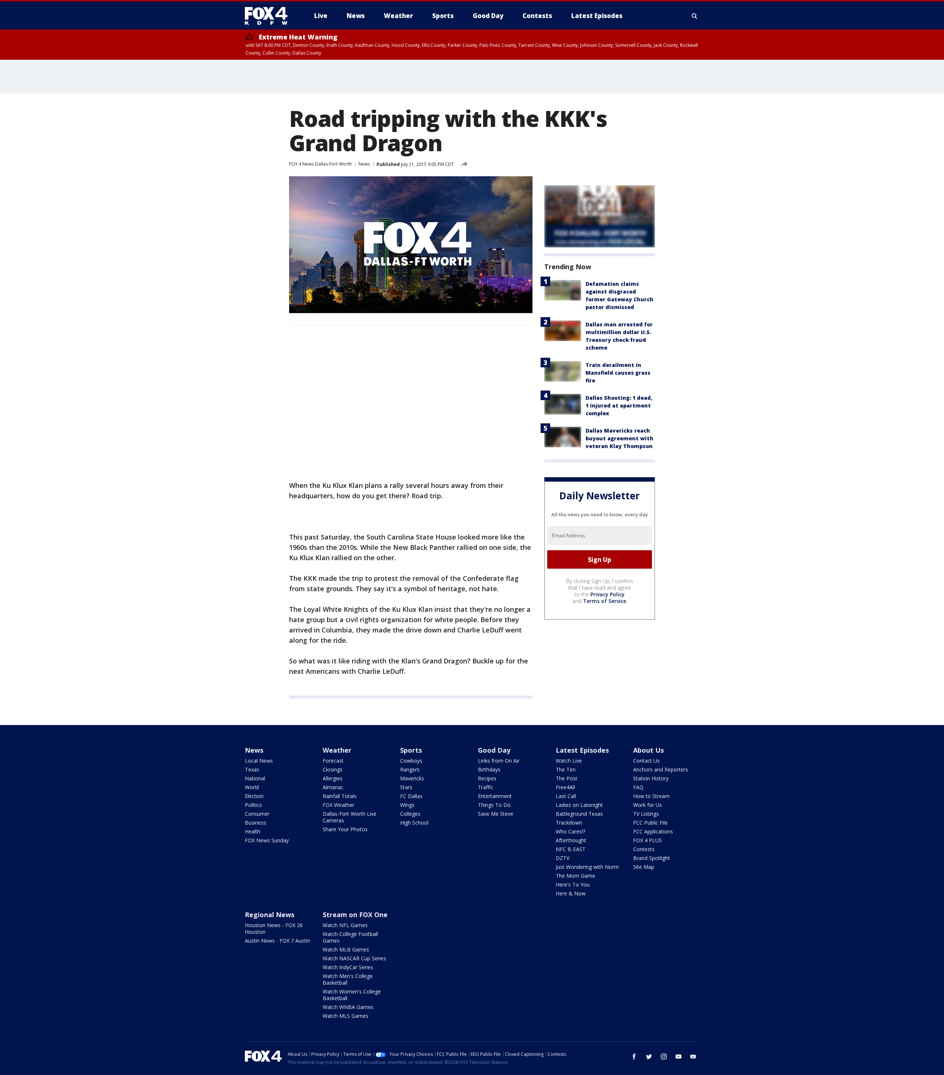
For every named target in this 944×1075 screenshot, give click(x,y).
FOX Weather (338, 804)
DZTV (562, 857)
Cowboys (411, 760)
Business (255, 822)
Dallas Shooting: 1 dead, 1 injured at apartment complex (619, 405)
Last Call (566, 796)
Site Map (643, 866)
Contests (644, 849)
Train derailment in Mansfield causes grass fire (618, 372)
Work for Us (647, 804)
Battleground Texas (579, 813)
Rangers (410, 769)
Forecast (333, 760)
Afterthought (571, 840)
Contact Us (646, 760)
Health (252, 831)
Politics (253, 804)
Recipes (487, 778)
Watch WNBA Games (348, 1006)
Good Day (494, 750)
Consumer (257, 813)
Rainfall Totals (340, 796)
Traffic (485, 787)
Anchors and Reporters (660, 769)
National (255, 778)
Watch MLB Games (346, 949)
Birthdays (489, 769)
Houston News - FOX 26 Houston (274, 928)
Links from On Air (499, 760)
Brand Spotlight (651, 857)
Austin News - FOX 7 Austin (277, 940)
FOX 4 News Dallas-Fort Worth (320, 164)
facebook (634, 1056)
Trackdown (569, 822)
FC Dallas (411, 796)
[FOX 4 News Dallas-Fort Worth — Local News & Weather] (269, 16)
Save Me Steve (495, 813)
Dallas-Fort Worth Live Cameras (349, 817)
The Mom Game (575, 875)
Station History (651, 778)
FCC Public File (650, 822)
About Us (648, 750)
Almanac (333, 787)
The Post (566, 778)
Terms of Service (604, 600)
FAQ (638, 787)
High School (414, 822)
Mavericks (412, 778)
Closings (333, 769)
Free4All (565, 787)
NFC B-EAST (571, 849)
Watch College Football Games (350, 937)
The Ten (566, 769)
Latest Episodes (582, 750)
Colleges (410, 813)
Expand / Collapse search (694, 15)
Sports (411, 750)
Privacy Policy (607, 594)
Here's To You (573, 884)
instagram (664, 1056)
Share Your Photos (345, 829)
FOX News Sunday (267, 840)
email (693, 1056)
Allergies (333, 778)
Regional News (269, 914)
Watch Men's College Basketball (348, 979)
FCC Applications (653, 831)
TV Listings (646, 813)
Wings (407, 804)
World (252, 787)
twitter (649, 1056)
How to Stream (651, 796)
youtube (678, 1056)
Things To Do (494, 804)
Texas (252, 769)
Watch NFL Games (345, 925)
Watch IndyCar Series (348, 967)
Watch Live (569, 760)
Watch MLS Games (345, 1015)
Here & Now (571, 893)
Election (254, 796)
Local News (259, 760)
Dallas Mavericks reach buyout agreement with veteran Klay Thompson (619, 438)
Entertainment (495, 796)
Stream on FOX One (355, 914)
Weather (337, 750)
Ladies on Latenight (579, 804)
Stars (406, 787)
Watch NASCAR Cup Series (354, 958)
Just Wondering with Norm (587, 866)
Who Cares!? (570, 831)
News (364, 164)
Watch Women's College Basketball (352, 995)
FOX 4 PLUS (647, 840)
